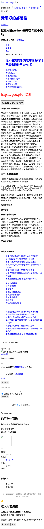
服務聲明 (25, 496)
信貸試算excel (11, 73)
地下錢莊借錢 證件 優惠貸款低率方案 (21, 279)
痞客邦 (17, 367)
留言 (22, 367)
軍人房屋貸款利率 (13, 295)
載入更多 (5, 382)
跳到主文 (4, 25)
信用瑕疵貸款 (11, 76)
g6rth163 (4, 354)
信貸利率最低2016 (13, 303)
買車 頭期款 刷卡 (13, 79)
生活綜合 (20, 40)
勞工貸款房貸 (11, 283)
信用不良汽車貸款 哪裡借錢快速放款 (21, 262)
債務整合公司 (11, 82)
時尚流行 (19, 374)
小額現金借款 (11, 70)
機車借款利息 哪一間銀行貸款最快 (20, 270)
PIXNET (11, 494)
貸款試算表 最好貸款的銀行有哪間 (20, 259)
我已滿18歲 (6, 524)
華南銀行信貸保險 (13, 292)
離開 (13, 524)
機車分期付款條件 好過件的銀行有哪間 (22, 256)
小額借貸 (9, 300)
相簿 (7, 45)
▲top (3, 378)
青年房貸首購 (11, 297)
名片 (7, 51)
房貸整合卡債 (11, 84)
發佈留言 (5, 397)
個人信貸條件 (11, 286)
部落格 (8, 48)
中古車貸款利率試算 (14, 87)
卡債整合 (9, 289)
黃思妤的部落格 (14, 18)
